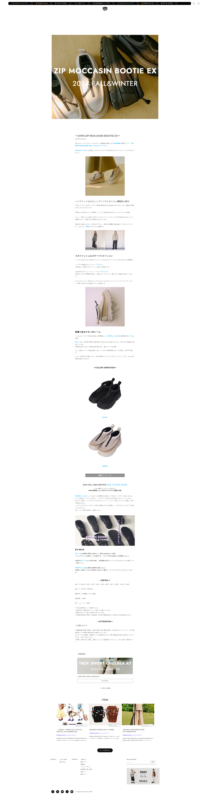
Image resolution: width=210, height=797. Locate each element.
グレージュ (104, 271)
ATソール (84, 560)
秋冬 (87, 226)
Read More (105, 680)
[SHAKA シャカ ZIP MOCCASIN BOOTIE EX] (105, 477)
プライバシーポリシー (86, 766)
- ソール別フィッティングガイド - (105, 489)
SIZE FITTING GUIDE (117, 485)
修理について (84, 762)
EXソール (78, 553)
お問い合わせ (62, 762)
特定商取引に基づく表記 (86, 769)
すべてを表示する (105, 750)
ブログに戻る (106, 688)
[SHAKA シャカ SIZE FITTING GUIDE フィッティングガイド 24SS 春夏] (105, 545)
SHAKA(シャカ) (80, 150)
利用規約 (83, 764)
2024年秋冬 (117, 143)
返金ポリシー (84, 771)
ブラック (99, 264)
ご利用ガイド (84, 759)
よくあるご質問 (63, 759)
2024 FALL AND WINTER (94, 485)
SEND (152, 761)
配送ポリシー (84, 774)
